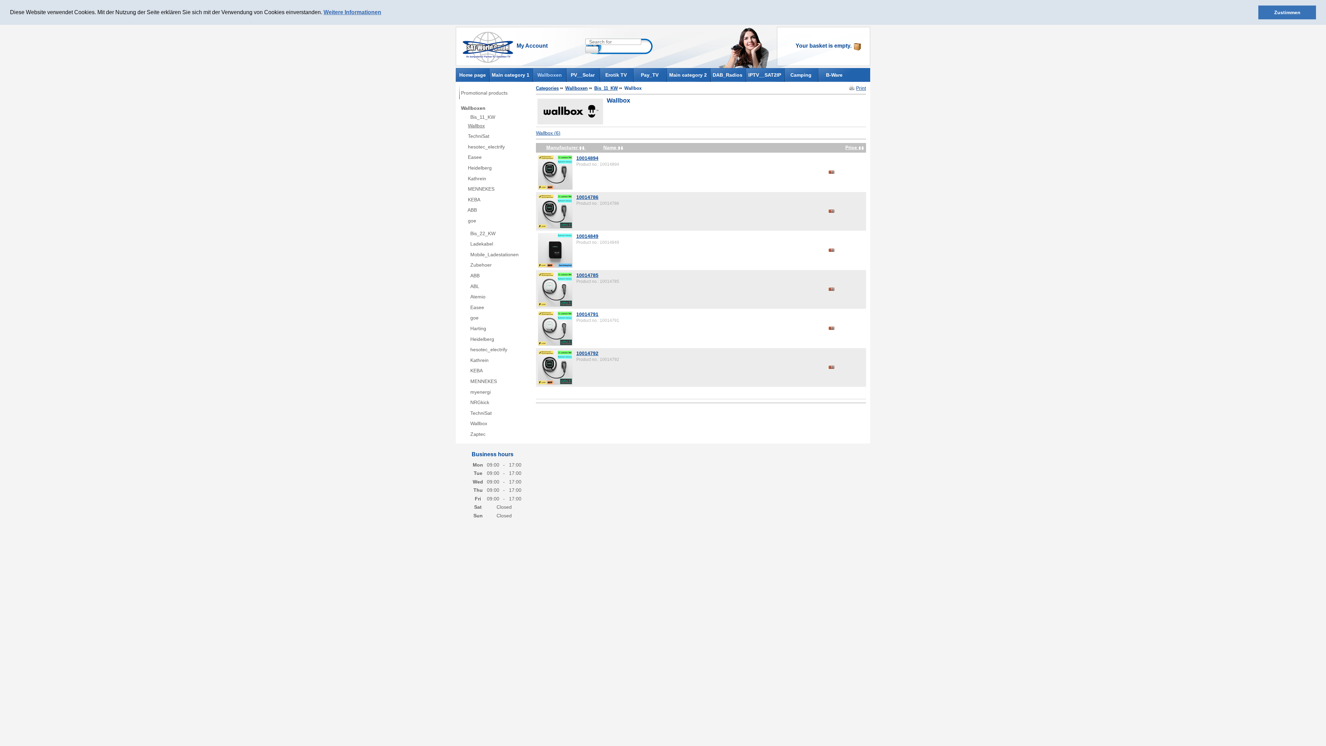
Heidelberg (480, 168)
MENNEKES (481, 189)
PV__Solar (583, 75)
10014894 (587, 158)
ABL (474, 286)
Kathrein (477, 178)
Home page (472, 74)
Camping (800, 75)
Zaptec (478, 434)
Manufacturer (562, 147)
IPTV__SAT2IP (764, 75)
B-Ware (834, 75)
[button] (384, 13)
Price (851, 147)
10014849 (587, 236)
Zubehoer (481, 265)
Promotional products (484, 93)
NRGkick (479, 402)
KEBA (474, 199)
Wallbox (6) (548, 133)
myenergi (480, 392)
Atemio (478, 296)
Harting (478, 328)
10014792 (587, 353)
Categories (547, 88)
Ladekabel (481, 244)
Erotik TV (616, 75)
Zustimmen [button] (1287, 12)
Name (610, 147)
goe (472, 220)
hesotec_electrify (486, 147)
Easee (475, 157)
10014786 (587, 197)
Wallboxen (549, 75)
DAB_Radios (727, 75)
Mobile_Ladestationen (494, 254)
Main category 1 (510, 75)
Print (861, 88)
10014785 (587, 275)
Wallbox (476, 125)
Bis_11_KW (482, 117)
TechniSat (478, 136)
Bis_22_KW (483, 233)
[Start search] (591, 49)
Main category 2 (688, 75)
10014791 (587, 314)
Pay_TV (650, 75)
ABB (472, 210)
